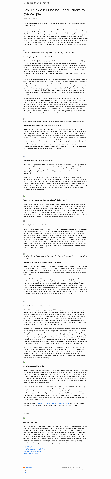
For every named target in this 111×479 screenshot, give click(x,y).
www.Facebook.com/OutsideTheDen (35, 449)
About (86, 3)
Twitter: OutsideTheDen (31, 453)
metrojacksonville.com (30, 473)
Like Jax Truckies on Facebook (47, 403)
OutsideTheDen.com (30, 447)
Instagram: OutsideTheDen (32, 451)
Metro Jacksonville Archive (36, 2)
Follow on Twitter (63, 403)
